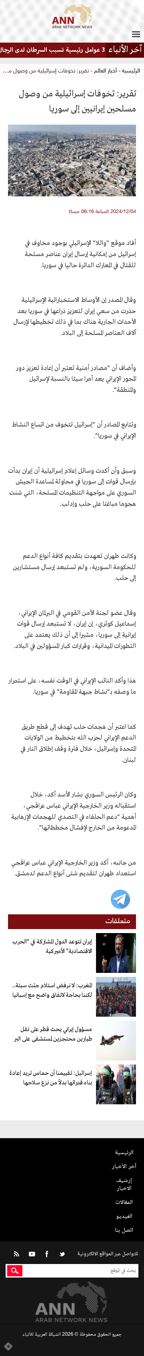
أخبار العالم (105, 71)
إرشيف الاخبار (124, 1184)
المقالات (124, 1202)
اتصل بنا (124, 1230)
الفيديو (124, 1216)
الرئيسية (131, 71)
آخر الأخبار (124, 1166)
